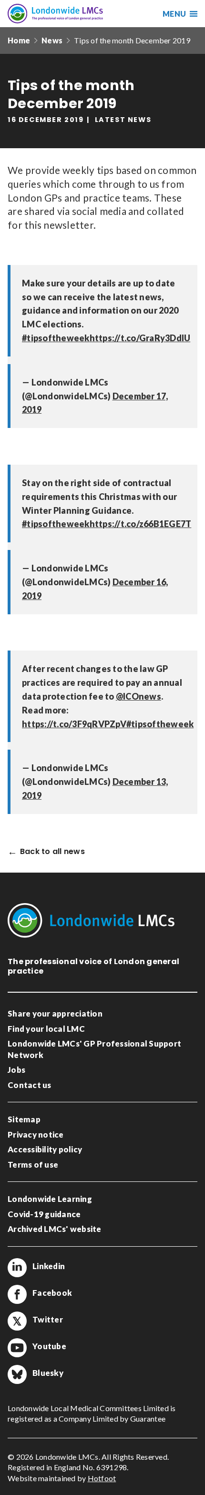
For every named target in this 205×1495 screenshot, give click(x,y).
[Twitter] (17, 1321)
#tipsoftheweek (56, 338)
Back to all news (52, 852)
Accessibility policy (45, 1149)
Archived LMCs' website (55, 1229)
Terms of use (33, 1164)
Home (19, 40)
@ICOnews (138, 696)
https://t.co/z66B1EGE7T (141, 524)
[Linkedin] (17, 1267)
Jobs (16, 1070)
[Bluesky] (17, 1374)
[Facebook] (17, 1294)
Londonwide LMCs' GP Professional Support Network (94, 1049)
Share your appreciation (55, 1013)
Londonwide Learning (50, 1199)
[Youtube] (17, 1347)
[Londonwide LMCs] (55, 13)
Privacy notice (36, 1134)
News (51, 40)
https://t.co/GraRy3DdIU (140, 338)
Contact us (29, 1085)
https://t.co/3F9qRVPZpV (74, 724)
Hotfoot (102, 1478)
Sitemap (24, 1119)
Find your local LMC (46, 1029)
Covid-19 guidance (44, 1214)
